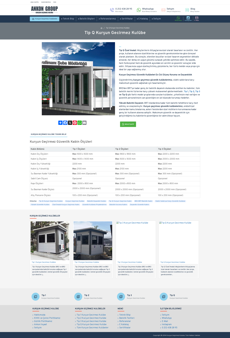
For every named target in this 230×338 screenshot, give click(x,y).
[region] (115, 168)
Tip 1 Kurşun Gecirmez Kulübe (44, 262)
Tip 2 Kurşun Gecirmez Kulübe (87, 262)
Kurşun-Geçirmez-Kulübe (75, 201)
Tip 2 (191, 91)
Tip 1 (186, 91)
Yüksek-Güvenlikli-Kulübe (40, 205)
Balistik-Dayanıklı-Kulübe (96, 201)
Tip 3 (197, 91)
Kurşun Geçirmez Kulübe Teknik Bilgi (48, 134)
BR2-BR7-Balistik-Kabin (143, 201)
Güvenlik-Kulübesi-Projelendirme (94, 205)
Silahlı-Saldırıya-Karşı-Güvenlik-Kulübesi (170, 201)
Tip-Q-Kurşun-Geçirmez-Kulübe (50, 201)
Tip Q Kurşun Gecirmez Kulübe (172, 262)
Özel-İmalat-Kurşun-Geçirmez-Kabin (65, 205)
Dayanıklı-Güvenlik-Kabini (139, 205)
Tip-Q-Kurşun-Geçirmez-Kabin (120, 201)
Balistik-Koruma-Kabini (118, 205)
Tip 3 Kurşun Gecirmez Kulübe (130, 262)
